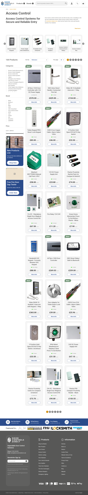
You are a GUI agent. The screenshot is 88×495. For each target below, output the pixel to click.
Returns (63, 449)
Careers (63, 474)
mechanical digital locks (52, 21)
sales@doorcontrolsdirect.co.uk (18, 453)
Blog (62, 468)
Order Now (13, 193)
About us (63, 446)
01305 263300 (14, 451)
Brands (29, 3)
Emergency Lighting (43, 474)
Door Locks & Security (43, 460)
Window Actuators (42, 471)
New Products (41, 446)
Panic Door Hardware (43, 466)
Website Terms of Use (66, 455)
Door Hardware (42, 457)
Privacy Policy (64, 460)
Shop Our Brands (42, 444)
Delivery (63, 444)
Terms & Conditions (66, 457)
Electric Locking (42, 455)
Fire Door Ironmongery (43, 468)
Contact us (63, 466)
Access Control (42, 452)
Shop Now (13, 163)
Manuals (63, 471)
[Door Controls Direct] (8, 3)
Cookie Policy (64, 452)
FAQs (62, 463)
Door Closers (41, 449)
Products (19, 3)
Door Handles (41, 463)
